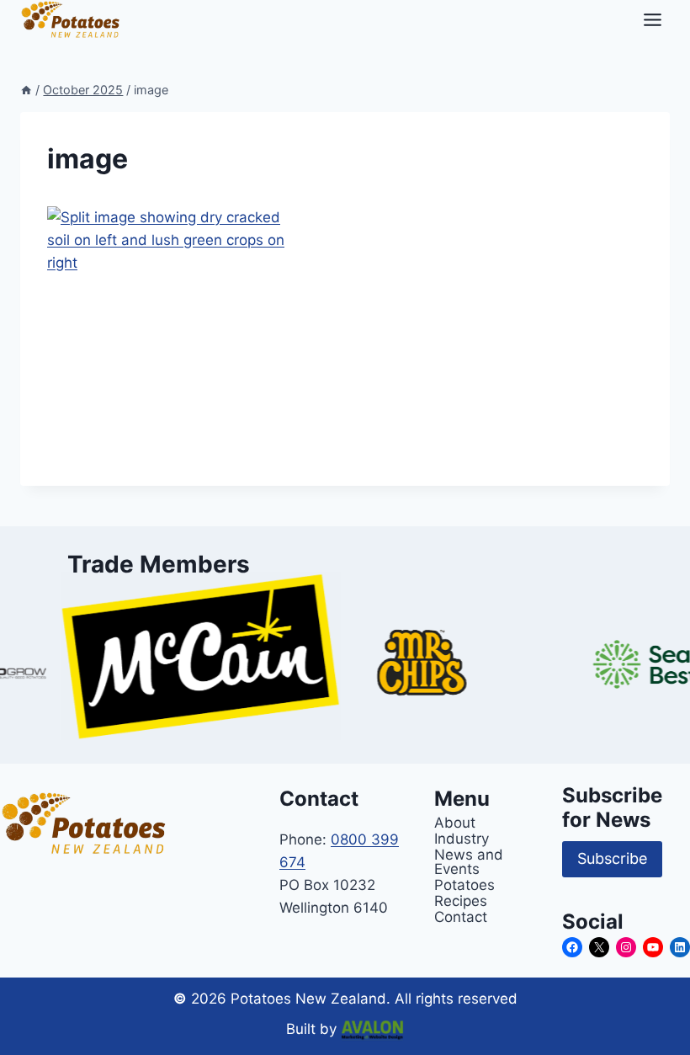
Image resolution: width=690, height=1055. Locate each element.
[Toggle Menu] (652, 20)
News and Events (468, 861)
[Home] (26, 90)
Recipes (460, 900)
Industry (461, 838)
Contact (460, 916)
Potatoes (464, 884)
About (454, 822)
